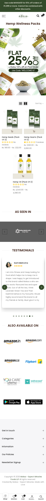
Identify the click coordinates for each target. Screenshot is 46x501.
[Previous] (4, 231)
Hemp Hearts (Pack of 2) (33, 138)
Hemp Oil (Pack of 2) (23, 182)
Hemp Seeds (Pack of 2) (10, 138)
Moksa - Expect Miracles (23, 460)
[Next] (41, 231)
